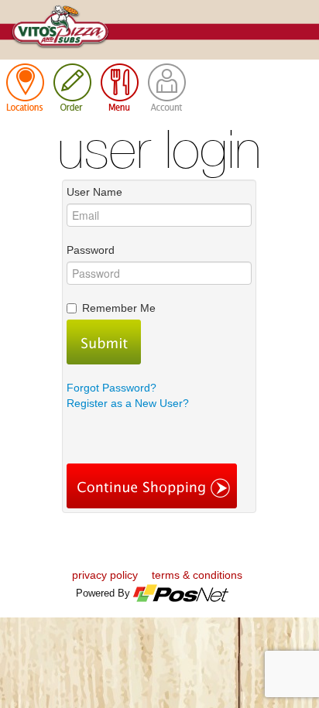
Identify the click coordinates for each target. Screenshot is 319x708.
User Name (94, 192)
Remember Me (119, 308)
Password (91, 250)
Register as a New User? (128, 403)
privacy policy (105, 575)
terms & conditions (197, 575)
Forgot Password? (111, 387)
